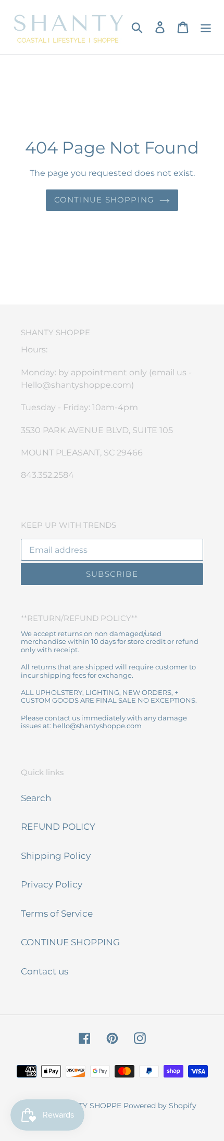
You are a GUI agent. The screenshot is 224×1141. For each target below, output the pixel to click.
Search (36, 798)
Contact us (44, 971)
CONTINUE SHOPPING (70, 942)
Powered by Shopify (159, 1105)
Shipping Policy (56, 856)
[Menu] (205, 27)
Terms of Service (57, 913)
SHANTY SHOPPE (89, 1105)
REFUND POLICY (58, 826)
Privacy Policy (51, 884)
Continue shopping (104, 200)
